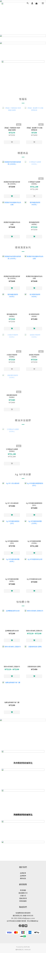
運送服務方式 (23, 893)
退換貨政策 (23, 898)
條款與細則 (23, 901)
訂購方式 (23, 896)
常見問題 (23, 890)
